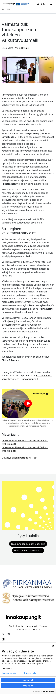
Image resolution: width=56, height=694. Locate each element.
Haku (42, 3)
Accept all (28, 680)
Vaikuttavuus (23, 629)
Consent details (9, 673)
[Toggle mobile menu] (51, 4)
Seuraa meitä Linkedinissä (28, 550)
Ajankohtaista (16, 626)
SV (3, 9)
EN (8, 9)
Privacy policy (30, 673)
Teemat (43, 626)
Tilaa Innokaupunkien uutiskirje (28, 543)
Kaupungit (31, 626)
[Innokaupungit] (9, 4)
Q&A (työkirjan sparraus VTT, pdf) (20, 457)
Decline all (28, 685)
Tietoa (36, 629)
